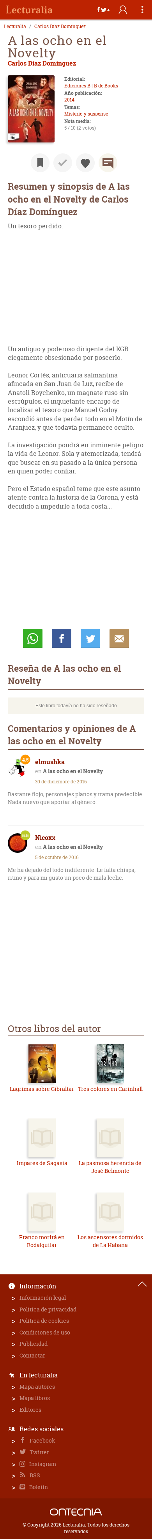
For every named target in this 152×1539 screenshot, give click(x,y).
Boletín (38, 1487)
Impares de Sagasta (42, 1163)
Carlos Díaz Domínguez (60, 26)
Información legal (42, 1297)
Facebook (41, 1440)
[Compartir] (103, 10)
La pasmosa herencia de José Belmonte (110, 1166)
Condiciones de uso (44, 1332)
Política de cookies (44, 1320)
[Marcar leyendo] (40, 162)
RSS (34, 1475)
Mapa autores (37, 1386)
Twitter (38, 1452)
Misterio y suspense (86, 113)
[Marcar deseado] (85, 162)
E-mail (119, 638)
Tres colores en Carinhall (110, 1088)
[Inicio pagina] (142, 1284)
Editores (30, 1409)
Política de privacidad (47, 1309)
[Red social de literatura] (29, 10)
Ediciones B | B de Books (91, 85)
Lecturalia (15, 26)
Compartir (61, 638)
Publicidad (33, 1343)
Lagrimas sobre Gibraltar (42, 1088)
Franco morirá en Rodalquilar (42, 1241)
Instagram (42, 1464)
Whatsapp (32, 638)
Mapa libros (34, 1398)
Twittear (90, 638)
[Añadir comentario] (108, 162)
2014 (69, 99)
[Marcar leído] (62, 162)
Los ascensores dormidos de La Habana (110, 1241)
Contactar (32, 1355)
